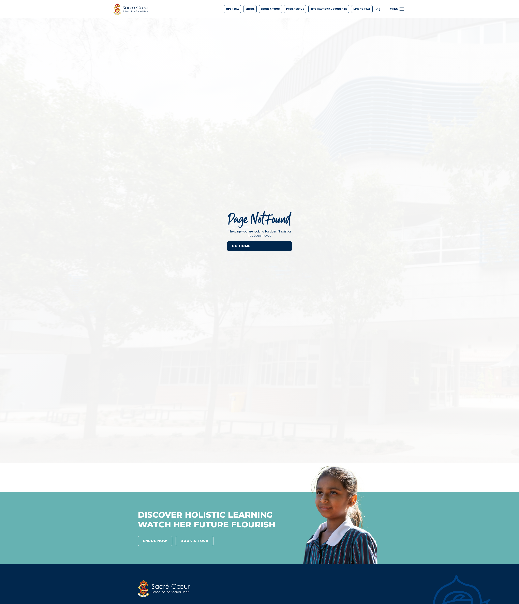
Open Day (232, 8)
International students (328, 8)
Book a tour (194, 541)
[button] (397, 9)
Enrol (250, 8)
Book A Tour (270, 8)
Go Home (241, 246)
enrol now (155, 541)
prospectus (295, 8)
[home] (131, 9)
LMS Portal (362, 8)
